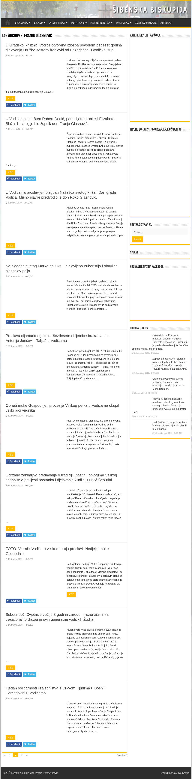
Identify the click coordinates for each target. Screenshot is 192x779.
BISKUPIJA (21, 22)
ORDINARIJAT (57, 22)
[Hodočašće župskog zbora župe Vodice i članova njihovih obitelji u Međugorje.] (141, 428)
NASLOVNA (8, 22)
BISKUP (38, 22)
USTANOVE (77, 22)
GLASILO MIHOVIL (145, 22)
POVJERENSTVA (100, 22)
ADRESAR (166, 22)
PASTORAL (122, 22)
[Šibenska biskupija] (96, 9)
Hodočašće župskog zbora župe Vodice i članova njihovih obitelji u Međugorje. (169, 425)
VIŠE (10, 98)
